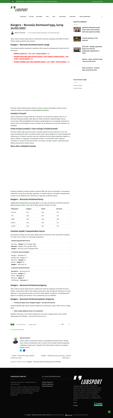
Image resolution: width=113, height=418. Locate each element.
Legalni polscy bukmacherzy (20, 203)
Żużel (54, 16)
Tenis (47, 16)
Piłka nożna (39, 16)
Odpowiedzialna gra (47, 386)
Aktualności (23, 16)
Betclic (13, 223)
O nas (75, 402)
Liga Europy (15, 329)
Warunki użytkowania (47, 384)
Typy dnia (31, 16)
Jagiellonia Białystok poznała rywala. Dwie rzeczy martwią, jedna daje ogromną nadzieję (91, 30)
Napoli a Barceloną (42, 110)
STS (12, 216)
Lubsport (13, 362)
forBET (13, 226)
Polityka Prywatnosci (47, 382)
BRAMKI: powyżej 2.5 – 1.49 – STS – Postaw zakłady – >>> (32, 53)
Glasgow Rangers (33, 324)
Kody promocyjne (20, 1)
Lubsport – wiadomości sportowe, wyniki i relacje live (39, 414)
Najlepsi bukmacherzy (84, 16)
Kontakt (75, 405)
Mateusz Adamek (25, 338)
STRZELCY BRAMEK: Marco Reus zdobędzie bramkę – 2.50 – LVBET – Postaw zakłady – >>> (42, 62)
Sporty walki (62, 16)
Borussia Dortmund (21, 324)
